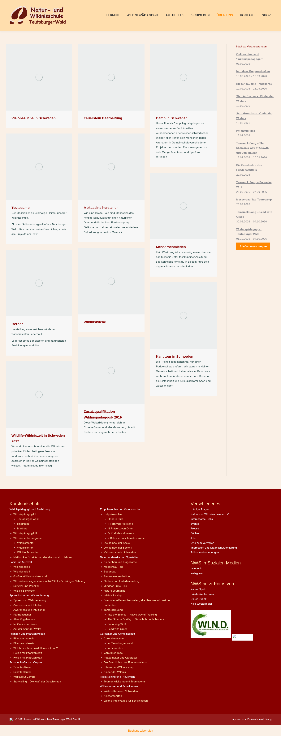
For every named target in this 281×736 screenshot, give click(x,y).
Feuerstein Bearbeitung (103, 118)
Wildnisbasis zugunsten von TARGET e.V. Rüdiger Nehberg (49, 581)
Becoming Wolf (117, 624)
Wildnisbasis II (22, 571)
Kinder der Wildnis (115, 671)
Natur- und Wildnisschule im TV (210, 514)
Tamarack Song (113, 609)
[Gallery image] (39, 77)
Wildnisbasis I (21, 566)
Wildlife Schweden (28, 552)
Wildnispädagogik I (24, 514)
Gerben (17, 324)
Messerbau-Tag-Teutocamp (254, 199)
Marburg (22, 528)
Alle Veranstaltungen (253, 246)
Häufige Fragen (200, 509)
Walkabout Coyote (24, 676)
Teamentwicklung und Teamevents (124, 681)
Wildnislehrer (25, 547)
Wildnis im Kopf (113, 595)
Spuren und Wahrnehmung (29, 600)
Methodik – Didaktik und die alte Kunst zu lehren (42, 557)
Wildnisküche (95, 322)
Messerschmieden (171, 247)
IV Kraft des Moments (121, 533)
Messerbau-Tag (113, 566)
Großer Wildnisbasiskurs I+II (30, 576)
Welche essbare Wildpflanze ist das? (35, 648)
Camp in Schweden (172, 118)
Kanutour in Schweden (174, 356)
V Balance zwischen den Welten (127, 538)
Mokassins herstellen (101, 208)
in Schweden (115, 648)
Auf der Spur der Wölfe (27, 628)
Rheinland (23, 523)
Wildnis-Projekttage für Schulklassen (126, 700)
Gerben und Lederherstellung (122, 581)
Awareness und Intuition (27, 605)
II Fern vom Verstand (120, 523)
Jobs (193, 538)
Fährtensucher (22, 614)
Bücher (195, 533)
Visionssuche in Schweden (33, 118)
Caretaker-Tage (113, 652)
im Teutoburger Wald (120, 643)
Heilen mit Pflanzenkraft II (28, 657)
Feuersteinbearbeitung (117, 576)
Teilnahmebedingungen (205, 552)
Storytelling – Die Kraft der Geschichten (37, 681)
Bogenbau (110, 571)
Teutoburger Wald (28, 518)
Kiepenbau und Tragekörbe (254, 83)
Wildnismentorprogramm (28, 538)
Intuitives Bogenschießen (253, 71)
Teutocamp (20, 208)
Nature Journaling (114, 590)
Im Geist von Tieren (25, 624)
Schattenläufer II (23, 671)
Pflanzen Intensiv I (24, 638)
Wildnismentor (25, 542)
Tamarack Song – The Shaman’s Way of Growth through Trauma (252, 148)
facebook (196, 568)
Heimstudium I (245, 130)
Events (195, 523)
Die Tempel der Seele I (117, 542)
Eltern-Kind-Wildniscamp (118, 667)
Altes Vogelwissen (24, 619)
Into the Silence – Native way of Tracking (132, 614)
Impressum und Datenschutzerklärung (214, 547)
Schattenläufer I (22, 667)
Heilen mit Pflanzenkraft (27, 652)
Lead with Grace (118, 628)
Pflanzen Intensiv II (24, 643)
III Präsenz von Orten (120, 528)
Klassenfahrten (113, 695)
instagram (197, 573)
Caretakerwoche (114, 638)
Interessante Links (202, 518)
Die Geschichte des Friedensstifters (125, 662)
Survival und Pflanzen (26, 585)
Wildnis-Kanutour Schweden (121, 691)
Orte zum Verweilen (202, 542)
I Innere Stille (115, 518)
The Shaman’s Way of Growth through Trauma (136, 619)
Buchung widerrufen (140, 730)
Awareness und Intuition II (29, 609)
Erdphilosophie (113, 514)
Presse (195, 528)
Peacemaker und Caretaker (120, 657)
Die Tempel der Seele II (118, 547)
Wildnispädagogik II (25, 533)
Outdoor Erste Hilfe (115, 585)
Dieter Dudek (198, 598)
